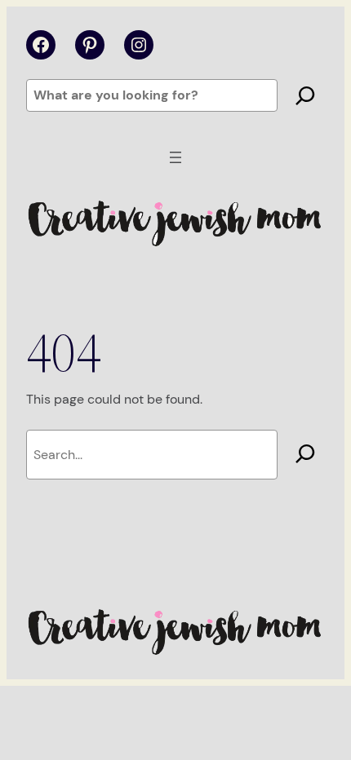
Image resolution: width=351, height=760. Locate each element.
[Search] (305, 95)
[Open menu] (175, 157)
